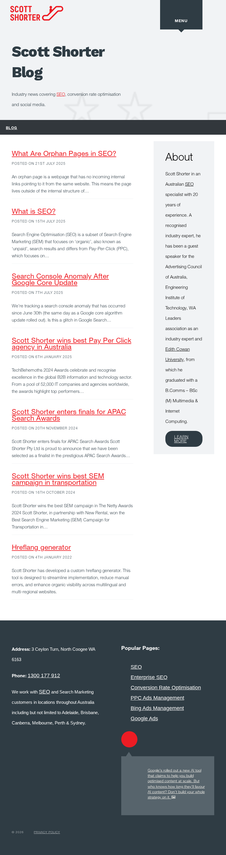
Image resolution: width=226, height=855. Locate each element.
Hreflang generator (41, 547)
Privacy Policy (47, 832)
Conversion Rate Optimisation (166, 688)
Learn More (181, 438)
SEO (60, 94)
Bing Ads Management (157, 708)
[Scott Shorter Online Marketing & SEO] (31, 25)
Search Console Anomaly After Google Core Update (60, 278)
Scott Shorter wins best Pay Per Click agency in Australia (71, 343)
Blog (11, 127)
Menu (181, 20)
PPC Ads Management (157, 698)
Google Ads (144, 718)
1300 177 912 (44, 675)
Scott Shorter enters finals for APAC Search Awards (69, 414)
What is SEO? (34, 211)
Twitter (129, 739)
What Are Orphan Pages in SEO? (64, 153)
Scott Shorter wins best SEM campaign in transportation (58, 478)
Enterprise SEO (149, 677)
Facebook (152, 739)
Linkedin (176, 739)
